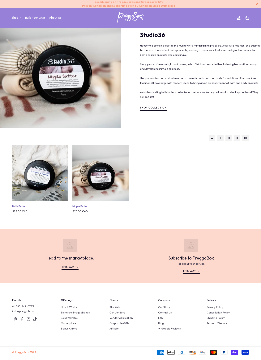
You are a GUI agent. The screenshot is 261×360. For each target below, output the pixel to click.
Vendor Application (121, 318)
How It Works (69, 307)
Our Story (164, 307)
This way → (70, 266)
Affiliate (114, 328)
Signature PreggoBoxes (75, 312)
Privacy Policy (215, 307)
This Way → (191, 270)
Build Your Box (69, 318)
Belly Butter (19, 206)
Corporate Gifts (119, 323)
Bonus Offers (69, 328)
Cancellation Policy (218, 312)
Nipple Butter (80, 206)
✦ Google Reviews (169, 328)
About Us (55, 17)
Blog (161, 323)
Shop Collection (153, 107)
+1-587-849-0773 (23, 306)
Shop (15, 17)
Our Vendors (117, 312)
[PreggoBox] (130, 18)
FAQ (160, 318)
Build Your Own (35, 17)
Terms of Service (217, 323)
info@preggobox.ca (24, 311)
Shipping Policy (216, 318)
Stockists (115, 307)
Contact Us (165, 312)
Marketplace (68, 323)
